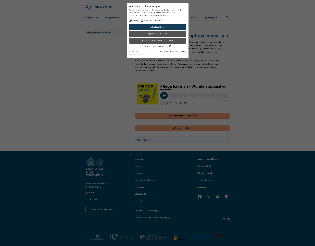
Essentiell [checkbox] (135, 20)
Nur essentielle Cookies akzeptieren (157, 40)
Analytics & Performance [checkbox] (153, 20)
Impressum (164, 51)
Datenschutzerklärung (178, 51)
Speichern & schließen (157, 33)
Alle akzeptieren (157, 27)
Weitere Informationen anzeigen (156, 46)
